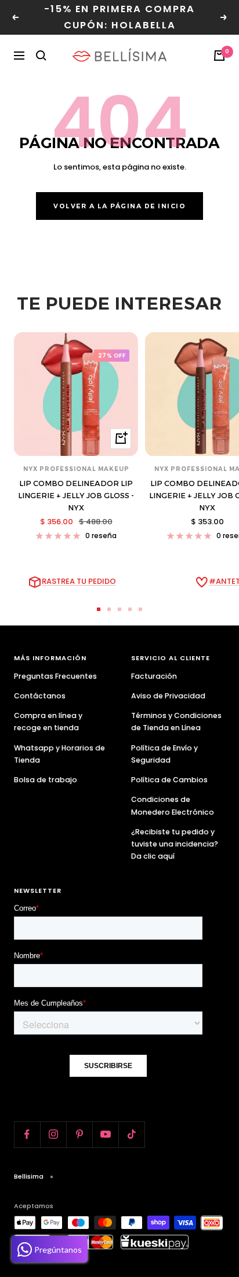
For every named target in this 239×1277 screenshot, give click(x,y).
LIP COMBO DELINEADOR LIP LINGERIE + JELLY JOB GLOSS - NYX (76, 495)
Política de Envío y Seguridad (164, 754)
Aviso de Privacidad (168, 696)
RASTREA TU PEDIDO (79, 581)
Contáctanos (40, 696)
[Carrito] (219, 55)
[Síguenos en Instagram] (53, 1134)
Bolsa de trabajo (45, 780)
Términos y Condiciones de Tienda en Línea (176, 722)
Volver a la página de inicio (119, 206)
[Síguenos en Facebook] (27, 1134)
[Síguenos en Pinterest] (79, 1134)
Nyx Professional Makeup (76, 469)
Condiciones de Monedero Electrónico (172, 805)
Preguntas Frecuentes (55, 676)
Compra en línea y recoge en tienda (48, 722)
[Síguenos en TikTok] (131, 1134)
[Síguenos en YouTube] (105, 1134)
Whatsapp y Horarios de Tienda (59, 754)
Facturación (154, 676)
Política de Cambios (169, 780)
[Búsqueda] (41, 55)
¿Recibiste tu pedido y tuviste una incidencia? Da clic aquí (174, 844)
